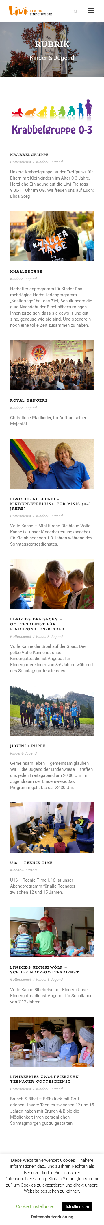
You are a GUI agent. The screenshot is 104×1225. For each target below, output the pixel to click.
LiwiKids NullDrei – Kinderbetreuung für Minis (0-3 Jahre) (50, 504)
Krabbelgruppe (29, 155)
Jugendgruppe (28, 746)
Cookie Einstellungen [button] (35, 1206)
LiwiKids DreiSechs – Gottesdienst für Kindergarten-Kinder (37, 624)
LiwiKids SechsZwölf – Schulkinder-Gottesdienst (44, 970)
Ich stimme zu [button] (77, 1206)
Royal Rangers (29, 400)
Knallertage (26, 271)
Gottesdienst (20, 162)
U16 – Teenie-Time (31, 863)
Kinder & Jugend (49, 162)
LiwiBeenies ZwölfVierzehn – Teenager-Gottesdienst (47, 1079)
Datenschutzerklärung (52, 1217)
